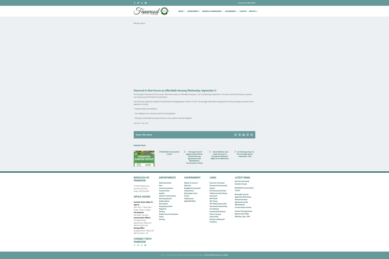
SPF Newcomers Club (218, 204)
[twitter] (142, 3)
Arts (160, 185)
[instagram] (138, 3)
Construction (164, 191)
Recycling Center (165, 206)
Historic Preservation (167, 196)
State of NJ (214, 217)
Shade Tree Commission (168, 214)
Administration (165, 183)
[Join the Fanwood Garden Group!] (144, 152)
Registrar (162, 209)
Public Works (164, 201)
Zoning (162, 219)
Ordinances (189, 198)
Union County (215, 214)
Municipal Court (190, 193)
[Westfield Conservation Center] (169, 152)
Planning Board (165, 198)
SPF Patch (213, 198)
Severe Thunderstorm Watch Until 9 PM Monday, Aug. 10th (243, 213)
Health (162, 193)
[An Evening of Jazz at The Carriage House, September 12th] (245, 152)
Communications (166, 188)
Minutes (187, 185)
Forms (186, 196)
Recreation (163, 204)
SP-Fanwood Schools (218, 191)
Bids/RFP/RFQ (190, 201)
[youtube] (145, 3)
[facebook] (134, 3)
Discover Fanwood (217, 183)
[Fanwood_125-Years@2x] (151, 8)
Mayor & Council (191, 183)
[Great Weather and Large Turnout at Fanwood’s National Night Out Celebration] (219, 152)
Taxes (161, 217)
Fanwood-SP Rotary (217, 211)
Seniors (162, 211)
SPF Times (214, 201)
